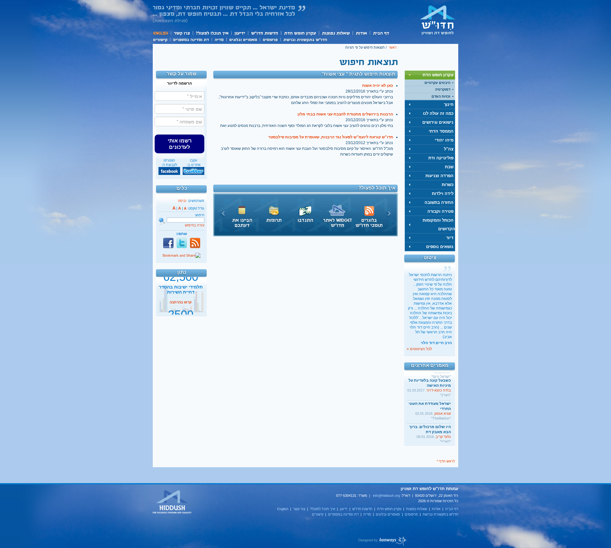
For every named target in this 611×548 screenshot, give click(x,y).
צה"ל (448, 149)
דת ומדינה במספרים (191, 39)
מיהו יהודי (444, 140)
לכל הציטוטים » (419, 349)
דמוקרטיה (442, 89)
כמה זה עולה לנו (438, 113)
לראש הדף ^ (446, 461)
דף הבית (381, 33)
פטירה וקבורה (440, 211)
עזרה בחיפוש (194, 225)
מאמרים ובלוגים (243, 39)
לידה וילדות (442, 193)
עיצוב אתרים (382, 541)
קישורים (161, 39)
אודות (361, 33)
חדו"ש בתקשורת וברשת (305, 39)
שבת (449, 166)
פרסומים (270, 39)
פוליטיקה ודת (440, 158)
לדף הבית (437, 20)
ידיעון (239, 33)
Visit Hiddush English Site (172, 502)
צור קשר (182, 33)
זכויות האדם (441, 96)
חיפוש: (199, 215)
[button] (179, 144)
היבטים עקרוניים (437, 83)
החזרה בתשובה (439, 202)
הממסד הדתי (441, 131)
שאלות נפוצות (336, 33)
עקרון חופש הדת (300, 33)
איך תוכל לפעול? (212, 33)
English (162, 33)
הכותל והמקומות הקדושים (439, 224)
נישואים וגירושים (437, 122)
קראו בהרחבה (181, 309)
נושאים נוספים (439, 246)
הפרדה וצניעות (439, 175)
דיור (449, 237)
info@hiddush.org (386, 495)
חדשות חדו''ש (264, 33)
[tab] (430, 75)
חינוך (448, 104)
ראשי (393, 47)
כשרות (447, 184)
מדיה (219, 39)
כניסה (182, 201)
